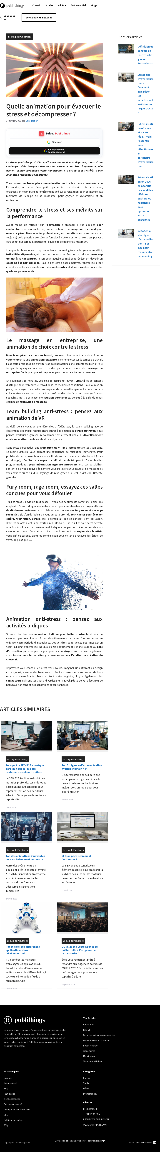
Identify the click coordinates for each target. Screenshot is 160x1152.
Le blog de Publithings (19, 36)
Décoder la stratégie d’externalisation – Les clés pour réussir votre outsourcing (145, 243)
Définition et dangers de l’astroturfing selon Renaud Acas (145, 55)
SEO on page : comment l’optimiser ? (76, 857)
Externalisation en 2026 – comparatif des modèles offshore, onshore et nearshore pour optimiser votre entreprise (145, 198)
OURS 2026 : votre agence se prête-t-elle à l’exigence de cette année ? (80, 950)
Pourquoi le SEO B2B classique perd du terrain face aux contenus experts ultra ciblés (25, 768)
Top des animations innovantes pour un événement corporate (25, 857)
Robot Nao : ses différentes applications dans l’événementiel (23, 950)
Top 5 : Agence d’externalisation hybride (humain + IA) (82, 767)
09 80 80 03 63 (9, 17)
